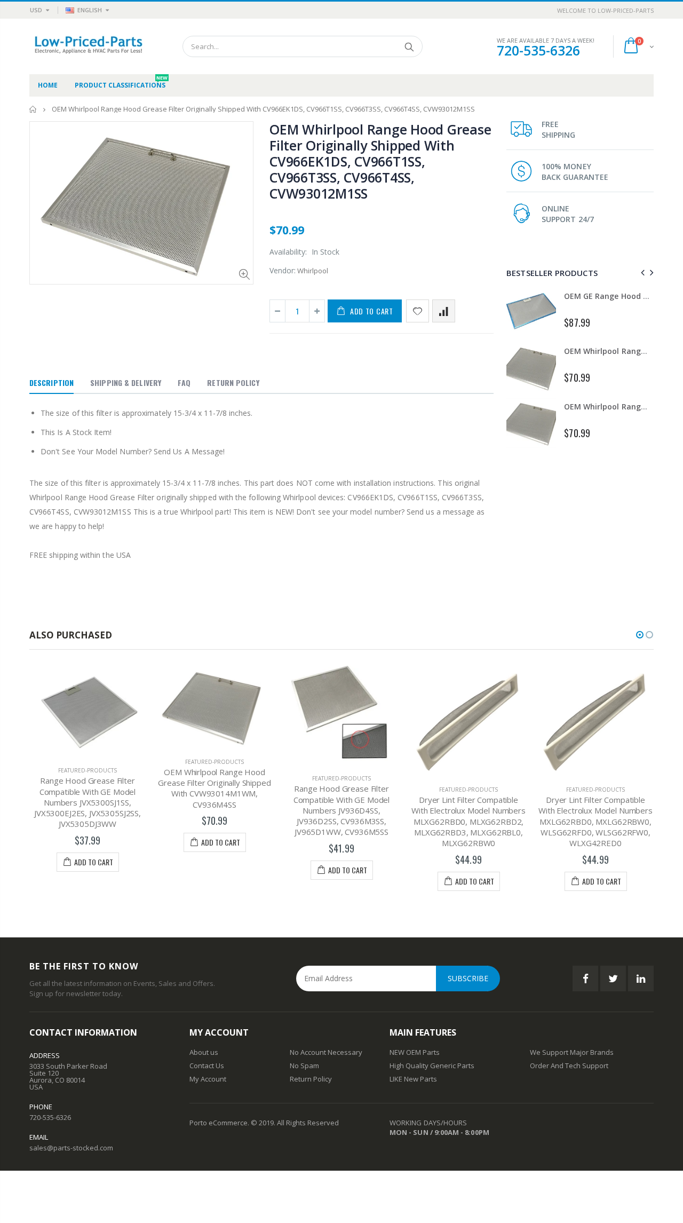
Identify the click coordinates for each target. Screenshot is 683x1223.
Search (409, 46)
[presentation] (641, 272)
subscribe (468, 978)
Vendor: (282, 270)
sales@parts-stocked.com (71, 1148)
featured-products (87, 770)
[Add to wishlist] (417, 310)
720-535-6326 (538, 50)
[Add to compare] (443, 310)
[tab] (51, 383)
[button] (640, 634)
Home (33, 109)
